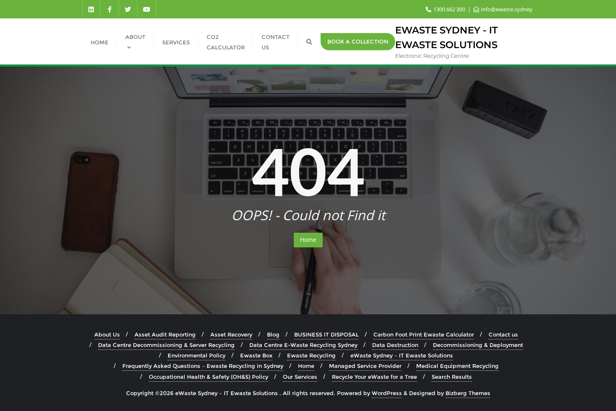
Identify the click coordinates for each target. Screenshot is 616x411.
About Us (107, 334)
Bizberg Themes (467, 393)
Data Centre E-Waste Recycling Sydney (303, 345)
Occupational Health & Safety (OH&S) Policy (208, 376)
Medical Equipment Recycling (457, 365)
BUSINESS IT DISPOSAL (326, 334)
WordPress (387, 393)
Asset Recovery (231, 334)
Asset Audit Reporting (165, 334)
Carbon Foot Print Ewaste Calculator (423, 334)
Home (308, 240)
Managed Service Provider (365, 365)
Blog (273, 334)
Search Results (452, 376)
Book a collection (357, 41)
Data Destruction (395, 345)
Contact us (503, 334)
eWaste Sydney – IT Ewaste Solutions (401, 355)
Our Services (300, 376)
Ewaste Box (256, 355)
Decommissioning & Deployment (478, 345)
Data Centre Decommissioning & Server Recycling (166, 345)
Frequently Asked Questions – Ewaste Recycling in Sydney (202, 365)
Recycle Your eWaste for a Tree (374, 376)
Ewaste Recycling (311, 355)
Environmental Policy (196, 355)
